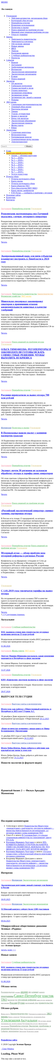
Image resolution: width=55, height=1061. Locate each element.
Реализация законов (20, 53)
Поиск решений (18, 79)
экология (11, 1000)
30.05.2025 (5, 899)
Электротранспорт (19, 142)
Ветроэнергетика (18, 135)
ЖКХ (13, 48)
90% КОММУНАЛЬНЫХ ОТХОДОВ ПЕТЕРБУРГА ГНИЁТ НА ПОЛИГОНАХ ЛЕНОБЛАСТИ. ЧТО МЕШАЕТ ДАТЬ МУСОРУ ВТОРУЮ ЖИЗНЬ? (28, 845)
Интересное (16, 69)
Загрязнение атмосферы (21, 93)
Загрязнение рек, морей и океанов (26, 97)
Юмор (14, 128)
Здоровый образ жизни (21, 107)
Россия (13, 1002)
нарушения (5, 1003)
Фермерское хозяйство (11, 296)
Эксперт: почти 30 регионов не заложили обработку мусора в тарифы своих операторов (27, 472)
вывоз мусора (41, 1000)
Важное (14, 62)
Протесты (15, 58)
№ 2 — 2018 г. (17, 160)
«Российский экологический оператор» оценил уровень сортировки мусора (27, 512)
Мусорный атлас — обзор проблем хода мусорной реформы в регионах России (23, 554)
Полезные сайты (13, 195)
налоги (42, 992)
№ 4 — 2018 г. (17, 165)
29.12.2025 (44, 719)
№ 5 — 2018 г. (17, 167)
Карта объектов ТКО (20, 186)
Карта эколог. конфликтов (22, 190)
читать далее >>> (8, 950)
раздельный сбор (31, 1003)
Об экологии (16, 83)
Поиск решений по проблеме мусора (27, 30)
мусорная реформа (27, 999)
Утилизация (36, 208)
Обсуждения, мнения (20, 44)
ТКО (4, 999)
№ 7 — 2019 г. (17, 172)
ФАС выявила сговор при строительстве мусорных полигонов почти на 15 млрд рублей (25, 633)
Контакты (10, 200)
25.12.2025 (18, 758)
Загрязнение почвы (19, 95)
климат (35, 992)
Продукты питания (19, 109)
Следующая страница (15, 614)
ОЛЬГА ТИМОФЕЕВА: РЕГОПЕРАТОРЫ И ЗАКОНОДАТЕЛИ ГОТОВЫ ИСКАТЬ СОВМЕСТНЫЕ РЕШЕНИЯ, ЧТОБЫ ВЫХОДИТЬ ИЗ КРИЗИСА (26, 353)
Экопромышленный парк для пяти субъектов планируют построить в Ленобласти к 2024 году (26, 259)
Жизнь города (17, 125)
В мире (14, 76)
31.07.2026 (5, 670)
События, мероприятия (10, 1031)
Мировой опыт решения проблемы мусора (29, 32)
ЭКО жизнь (26, 296)
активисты (49, 1000)
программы (7, 996)
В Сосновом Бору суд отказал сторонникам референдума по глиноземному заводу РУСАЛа (29, 837)
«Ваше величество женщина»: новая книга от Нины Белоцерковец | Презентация (25, 729)
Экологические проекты (21, 123)
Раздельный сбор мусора (22, 20)
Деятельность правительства (23, 39)
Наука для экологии (20, 118)
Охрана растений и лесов (22, 88)
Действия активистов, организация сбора (29, 18)
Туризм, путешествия (20, 114)
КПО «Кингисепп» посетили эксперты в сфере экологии (27, 680)
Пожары (15, 100)
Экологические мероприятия (23, 72)
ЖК (29, 992)
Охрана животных (19, 90)
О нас (8, 151)
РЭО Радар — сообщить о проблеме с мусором (31, 193)
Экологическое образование (23, 121)
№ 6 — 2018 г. (17, 169)
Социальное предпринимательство (26, 104)
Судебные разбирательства (23, 55)
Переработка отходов (20, 23)
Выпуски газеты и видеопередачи (26, 704)
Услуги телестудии (19, 174)
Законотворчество (45, 294)
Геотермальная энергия (21, 137)
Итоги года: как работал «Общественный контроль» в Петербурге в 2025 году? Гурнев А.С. (26, 710)
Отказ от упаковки (19, 34)
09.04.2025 (5, 921)
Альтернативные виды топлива (25, 139)
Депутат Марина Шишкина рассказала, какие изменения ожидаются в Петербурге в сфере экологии (27, 657)
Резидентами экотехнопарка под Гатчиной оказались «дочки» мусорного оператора (24, 215)
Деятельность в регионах (22, 41)
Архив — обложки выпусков (24, 155)
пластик (48, 996)
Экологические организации (23, 74)
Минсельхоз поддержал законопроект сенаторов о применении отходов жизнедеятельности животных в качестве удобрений (24, 305)
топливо (17, 992)
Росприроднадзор (8, 992)
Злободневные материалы (22, 67)
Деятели (14, 51)
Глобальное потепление (21, 86)
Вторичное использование (22, 25)
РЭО (16, 1000)
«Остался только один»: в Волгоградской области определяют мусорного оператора (29, 853)
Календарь (10, 197)
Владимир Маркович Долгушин (20, 842)
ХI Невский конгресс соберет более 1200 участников (25, 909)
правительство (46, 1003)
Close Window (7, 1049)
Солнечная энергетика (21, 132)
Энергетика (22, 1031)
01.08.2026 (5, 646)
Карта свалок (17, 181)
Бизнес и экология (19, 116)
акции (24, 991)
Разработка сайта (9, 1040)
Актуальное (16, 65)
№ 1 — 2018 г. (17, 158)
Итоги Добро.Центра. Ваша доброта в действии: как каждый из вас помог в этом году (25, 749)
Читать (4, 242)
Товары (14, 111)
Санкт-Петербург (28, 996)
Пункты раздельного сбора (23, 179)
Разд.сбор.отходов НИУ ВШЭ (24, 188)
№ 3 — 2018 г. (17, 162)
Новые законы (17, 46)
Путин (21, 1002)
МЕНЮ (4, 2)
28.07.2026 (5, 691)
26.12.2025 (28, 738)
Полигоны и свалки (20, 27)
